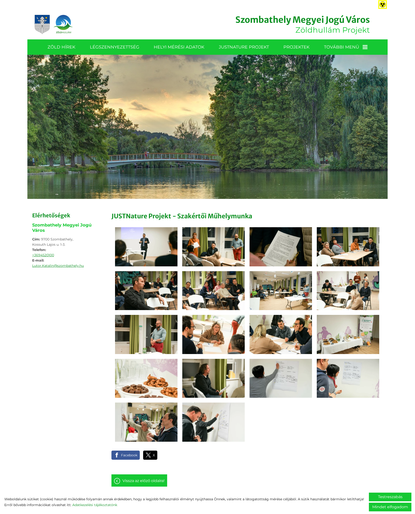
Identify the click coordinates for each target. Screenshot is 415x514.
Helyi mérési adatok (179, 47)
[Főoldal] (54, 24)
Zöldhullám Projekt (302, 24)
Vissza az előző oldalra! (143, 480)
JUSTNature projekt (244, 47)
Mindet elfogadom (390, 507)
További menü (341, 47)
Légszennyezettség (114, 47)
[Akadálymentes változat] (381, 3)
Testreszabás (390, 497)
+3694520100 (43, 255)
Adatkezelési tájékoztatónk (94, 505)
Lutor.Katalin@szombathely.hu (58, 265)
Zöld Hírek (61, 47)
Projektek (296, 47)
